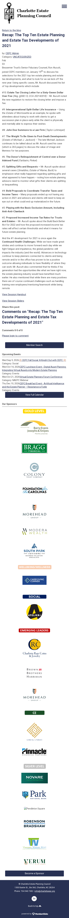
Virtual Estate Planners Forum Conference (41, 377)
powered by (27, 914)
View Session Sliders (13, 300)
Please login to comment (15, 335)
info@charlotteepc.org (45, 891)
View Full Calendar (34, 395)
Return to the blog (11, 30)
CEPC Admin (12, 53)
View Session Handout (14, 294)
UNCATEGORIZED (22, 56)
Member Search (34, 345)
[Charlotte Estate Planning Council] (27, 23)
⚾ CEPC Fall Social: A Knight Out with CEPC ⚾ (42, 360)
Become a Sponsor (34, 873)
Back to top (33, 906)
